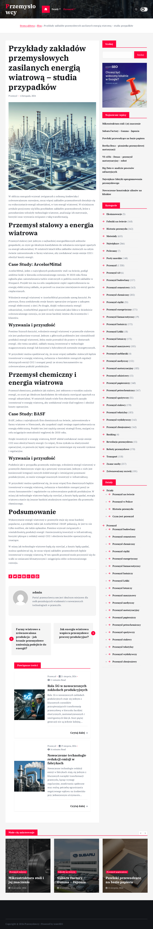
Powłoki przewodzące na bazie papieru (123, 138)
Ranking (111, 434)
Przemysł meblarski (117, 353)
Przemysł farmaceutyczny (120, 316)
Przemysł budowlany (118, 280)
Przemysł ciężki (115, 302)
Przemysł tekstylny (117, 412)
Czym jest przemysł (123, 516)
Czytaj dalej (77, 732)
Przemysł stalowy (116, 405)
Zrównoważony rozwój (119, 471)
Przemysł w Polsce (123, 501)
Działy (55, 9)
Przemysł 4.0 (113, 272)
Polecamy (112, 250)
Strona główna (27, 25)
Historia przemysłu (117, 228)
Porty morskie (114, 258)
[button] (141, 833)
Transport (112, 456)
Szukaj (109, 44)
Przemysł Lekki (115, 331)
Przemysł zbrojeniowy (119, 427)
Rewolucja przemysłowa (120, 441)
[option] (28, 866)
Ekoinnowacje (114, 214)
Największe (113, 243)
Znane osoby (114, 463)
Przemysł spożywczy (118, 397)
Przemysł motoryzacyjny (120, 368)
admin (37, 592)
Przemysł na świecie (123, 494)
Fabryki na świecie (117, 221)
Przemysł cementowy (118, 287)
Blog (39, 25)
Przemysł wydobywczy (119, 419)
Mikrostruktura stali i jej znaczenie (121, 123)
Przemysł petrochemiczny (121, 390)
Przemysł (68, 9)
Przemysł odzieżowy (118, 375)
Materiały (112, 236)
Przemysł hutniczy (117, 324)
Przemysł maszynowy (118, 346)
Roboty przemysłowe (118, 449)
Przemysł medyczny (117, 360)
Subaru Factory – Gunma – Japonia (120, 130)
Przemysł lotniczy (116, 338)
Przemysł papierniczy (118, 382)
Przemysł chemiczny (118, 294)
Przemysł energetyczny (119, 309)
